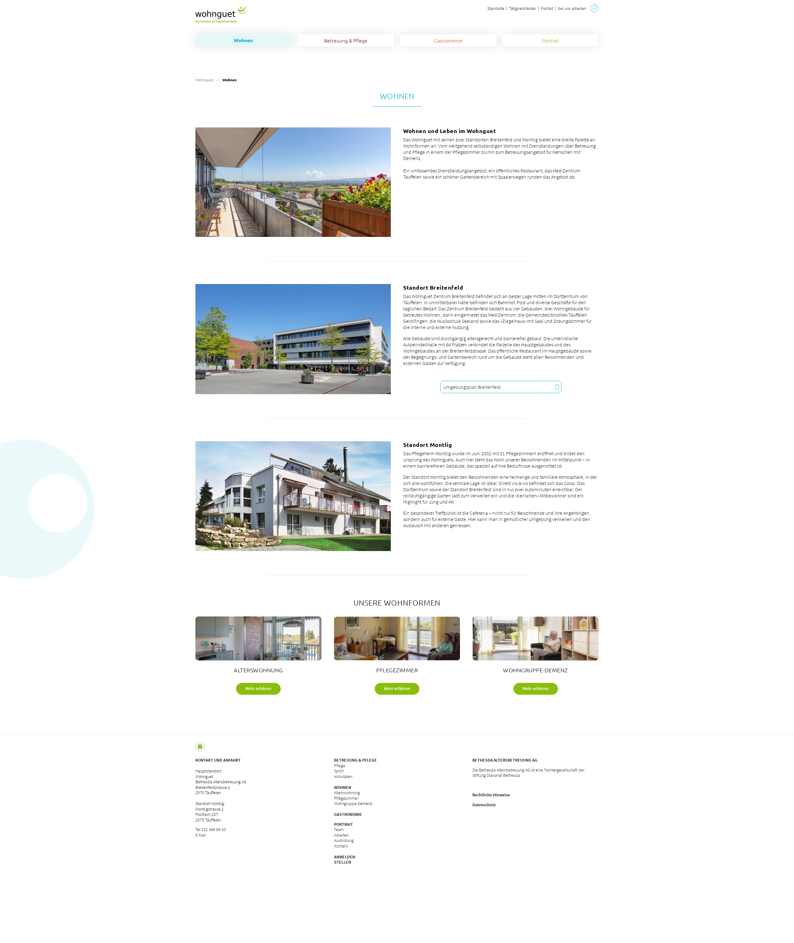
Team (339, 829)
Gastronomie (348, 814)
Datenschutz (484, 804)
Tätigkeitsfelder (522, 8)
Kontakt (341, 846)
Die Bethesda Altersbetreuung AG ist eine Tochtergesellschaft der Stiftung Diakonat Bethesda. (528, 772)
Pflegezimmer (346, 798)
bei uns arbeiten (572, 8)
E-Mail (200, 835)
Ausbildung (344, 840)
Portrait (547, 8)
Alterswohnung (347, 792)
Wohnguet (204, 79)
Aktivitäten (343, 776)
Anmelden (344, 857)
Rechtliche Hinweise (491, 795)
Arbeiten (341, 835)
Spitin (339, 771)
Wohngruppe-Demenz (353, 803)
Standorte (495, 8)
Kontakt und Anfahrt (218, 760)
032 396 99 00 (213, 829)
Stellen (342, 862)
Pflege (339, 765)
